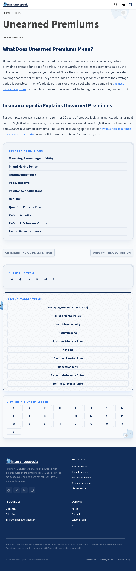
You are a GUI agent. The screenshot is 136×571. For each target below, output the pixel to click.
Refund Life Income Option (68, 375)
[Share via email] (37, 279)
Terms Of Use (90, 559)
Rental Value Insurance (68, 383)
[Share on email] (46, 279)
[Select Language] (130, 4)
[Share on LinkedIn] (54, 279)
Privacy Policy (106, 559)
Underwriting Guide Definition (28, 252)
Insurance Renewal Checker (20, 519)
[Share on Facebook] (20, 279)
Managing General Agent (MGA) (68, 307)
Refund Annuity (68, 366)
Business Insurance (82, 483)
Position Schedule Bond (68, 341)
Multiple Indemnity (68, 324)
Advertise (77, 525)
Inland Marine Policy (68, 316)
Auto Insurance (79, 466)
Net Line (68, 349)
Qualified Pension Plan (68, 358)
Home (7, 12)
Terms (18, 12)
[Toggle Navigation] (124, 4)
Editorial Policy (123, 559)
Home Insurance (80, 472)
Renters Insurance (81, 477)
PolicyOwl (11, 514)
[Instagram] (32, 490)
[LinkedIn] (24, 490)
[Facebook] (9, 490)
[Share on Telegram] (29, 279)
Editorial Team (79, 519)
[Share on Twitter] (12, 279)
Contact (76, 514)
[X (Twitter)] (16, 490)
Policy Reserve (68, 332)
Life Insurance (79, 488)
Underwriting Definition (112, 252)
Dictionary (11, 508)
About (75, 508)
